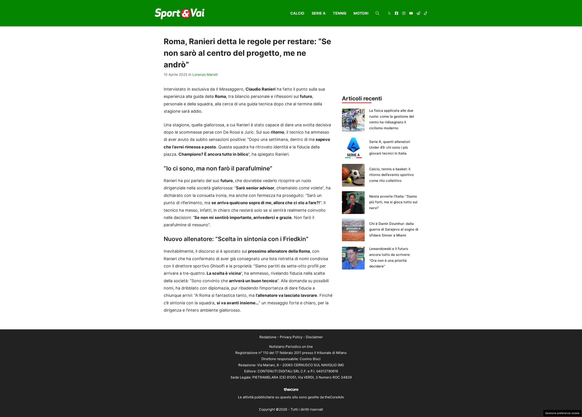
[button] (377, 13)
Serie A (319, 13)
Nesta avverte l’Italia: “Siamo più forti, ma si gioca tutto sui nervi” (393, 202)
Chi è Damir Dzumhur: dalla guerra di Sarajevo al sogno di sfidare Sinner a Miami (393, 229)
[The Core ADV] (291, 391)
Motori (361, 13)
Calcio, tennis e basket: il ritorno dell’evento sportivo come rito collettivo (391, 175)
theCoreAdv (334, 397)
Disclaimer (314, 337)
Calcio (297, 13)
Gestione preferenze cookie (562, 413)
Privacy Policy (291, 337)
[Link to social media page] (389, 13)
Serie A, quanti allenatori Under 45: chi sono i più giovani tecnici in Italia (389, 147)
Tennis (339, 13)
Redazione (267, 337)
